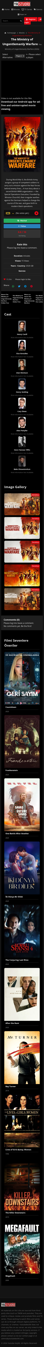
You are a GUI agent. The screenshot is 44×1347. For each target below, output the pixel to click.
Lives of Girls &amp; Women (18, 1149)
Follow (23, 226)
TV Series (28, 9)
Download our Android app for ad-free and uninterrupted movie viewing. (20, 105)
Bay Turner (11, 1086)
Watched (23, 221)
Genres (39, 9)
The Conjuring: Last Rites (17, 960)
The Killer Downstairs (15, 1212)
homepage (11, 33)
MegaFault (10, 1276)
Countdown (11, 707)
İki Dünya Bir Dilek (14, 896)
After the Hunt (12, 1023)
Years (22, 14)
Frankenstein (12, 770)
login (23, 279)
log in (15, 247)
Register (32, 19)
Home (7, 9)
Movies (16, 9)
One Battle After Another (17, 833)
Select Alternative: (7, 56)
